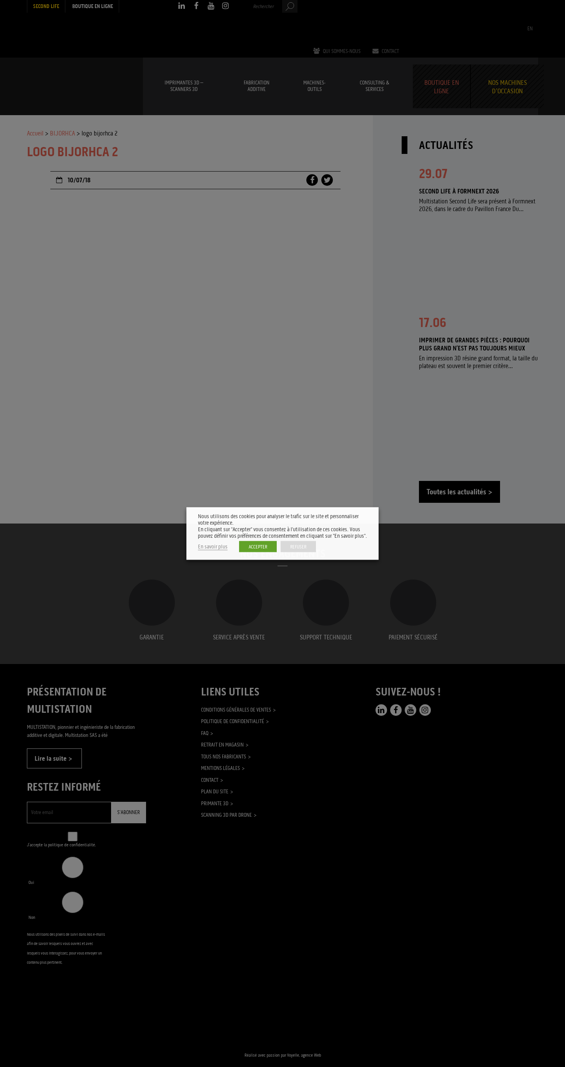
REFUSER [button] (298, 547)
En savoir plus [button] (213, 546)
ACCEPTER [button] (258, 547)
